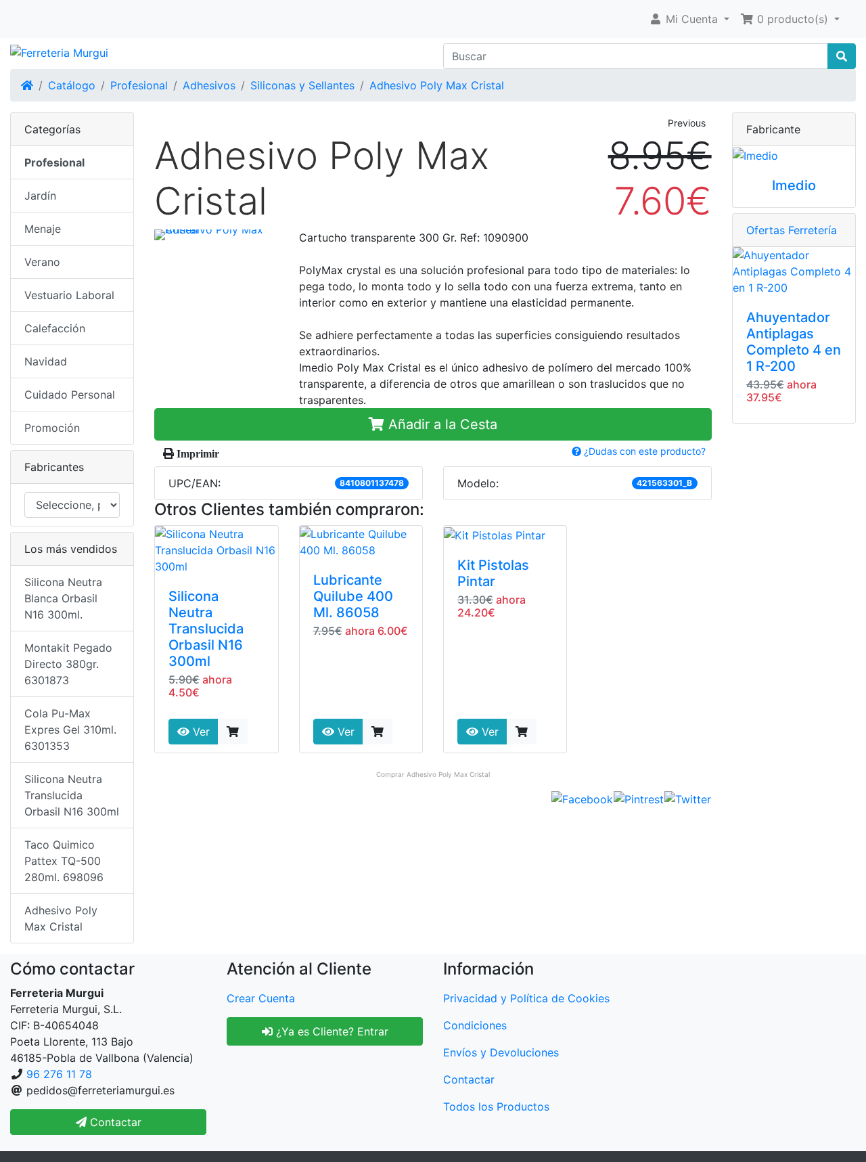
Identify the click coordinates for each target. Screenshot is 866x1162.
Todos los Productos (496, 1106)
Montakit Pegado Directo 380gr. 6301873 (68, 664)
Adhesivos (209, 85)
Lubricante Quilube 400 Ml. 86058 (353, 596)
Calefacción (54, 328)
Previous (687, 123)
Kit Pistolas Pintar (493, 573)
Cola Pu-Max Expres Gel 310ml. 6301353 (70, 730)
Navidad (45, 361)
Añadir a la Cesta (440, 424)
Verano (42, 262)
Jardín (40, 195)
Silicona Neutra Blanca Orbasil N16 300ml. (63, 598)
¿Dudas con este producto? (643, 451)
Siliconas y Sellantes (302, 85)
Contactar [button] (114, 1122)
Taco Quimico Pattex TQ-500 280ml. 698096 (64, 861)
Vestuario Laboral (69, 295)
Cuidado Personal (69, 394)
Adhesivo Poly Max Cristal (436, 85)
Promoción (52, 427)
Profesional (139, 85)
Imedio (794, 185)
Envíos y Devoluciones (501, 1052)
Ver (199, 731)
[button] (689, 18)
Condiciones (475, 1025)
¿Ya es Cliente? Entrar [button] (330, 1031)
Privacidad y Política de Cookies (526, 998)
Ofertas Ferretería (791, 230)
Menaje (42, 229)
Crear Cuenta (261, 998)
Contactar (469, 1079)
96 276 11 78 (59, 1074)
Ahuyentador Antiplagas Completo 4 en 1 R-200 (793, 341)
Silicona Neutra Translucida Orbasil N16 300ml (206, 628)
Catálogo (71, 85)
